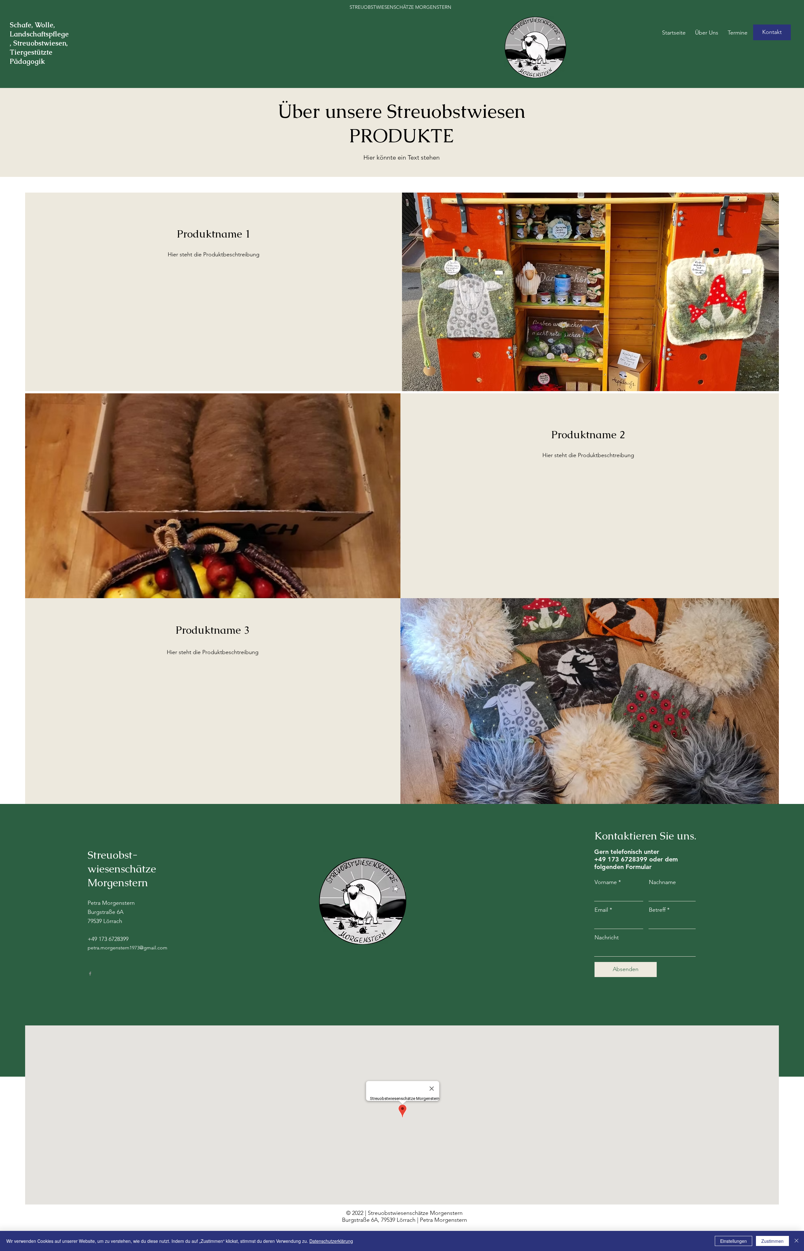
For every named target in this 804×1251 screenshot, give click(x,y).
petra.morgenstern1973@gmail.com (127, 948)
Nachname (662, 882)
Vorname (606, 882)
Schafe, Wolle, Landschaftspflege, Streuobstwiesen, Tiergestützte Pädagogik (39, 43)
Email (601, 910)
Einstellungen (733, 1241)
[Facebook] (90, 973)
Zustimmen (772, 1241)
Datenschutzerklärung (331, 1241)
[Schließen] (796, 1241)
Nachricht (607, 937)
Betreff (657, 910)
